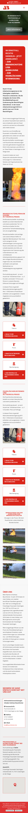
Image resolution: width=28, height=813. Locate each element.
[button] (15, 784)
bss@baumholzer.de (10, 725)
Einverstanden (9, 810)
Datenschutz (18, 810)
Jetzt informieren (14, 29)
